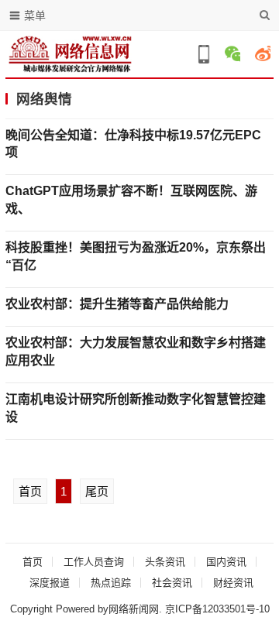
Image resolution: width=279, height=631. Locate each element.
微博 (262, 53)
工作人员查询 (94, 562)
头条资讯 (165, 562)
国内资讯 (226, 562)
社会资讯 (172, 582)
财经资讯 (233, 582)
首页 (30, 491)
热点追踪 (111, 582)
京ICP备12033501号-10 (217, 609)
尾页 (96, 491)
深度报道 (49, 582)
